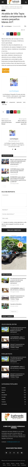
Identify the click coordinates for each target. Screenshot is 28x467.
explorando (19, 102)
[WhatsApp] (18, 33)
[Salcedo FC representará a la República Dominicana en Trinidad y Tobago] (5, 297)
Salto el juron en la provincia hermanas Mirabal (7, 122)
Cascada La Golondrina (15, 304)
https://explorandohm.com (14, 141)
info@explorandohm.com (13, 442)
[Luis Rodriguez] (3, 26)
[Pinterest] (15, 33)
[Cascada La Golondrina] (5, 306)
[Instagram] (17, 452)
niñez (24, 102)
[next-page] (5, 186)
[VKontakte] (21, 452)
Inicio (3, 6)
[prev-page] (3, 186)
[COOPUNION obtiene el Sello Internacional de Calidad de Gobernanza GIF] (5, 171)
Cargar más (13, 311)
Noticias (6, 6)
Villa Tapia (4, 104)
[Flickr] (13, 452)
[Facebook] (8, 33)
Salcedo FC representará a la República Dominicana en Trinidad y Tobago (17, 297)
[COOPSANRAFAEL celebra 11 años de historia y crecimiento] (5, 290)
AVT (7, 102)
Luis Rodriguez (8, 26)
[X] (11, 33)
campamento (12, 102)
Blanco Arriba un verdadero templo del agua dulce (21, 122)
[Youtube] (15, 149)
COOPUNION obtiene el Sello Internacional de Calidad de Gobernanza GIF (17, 170)
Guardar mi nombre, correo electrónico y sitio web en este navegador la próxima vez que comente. (14, 224)
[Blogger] (6, 452)
